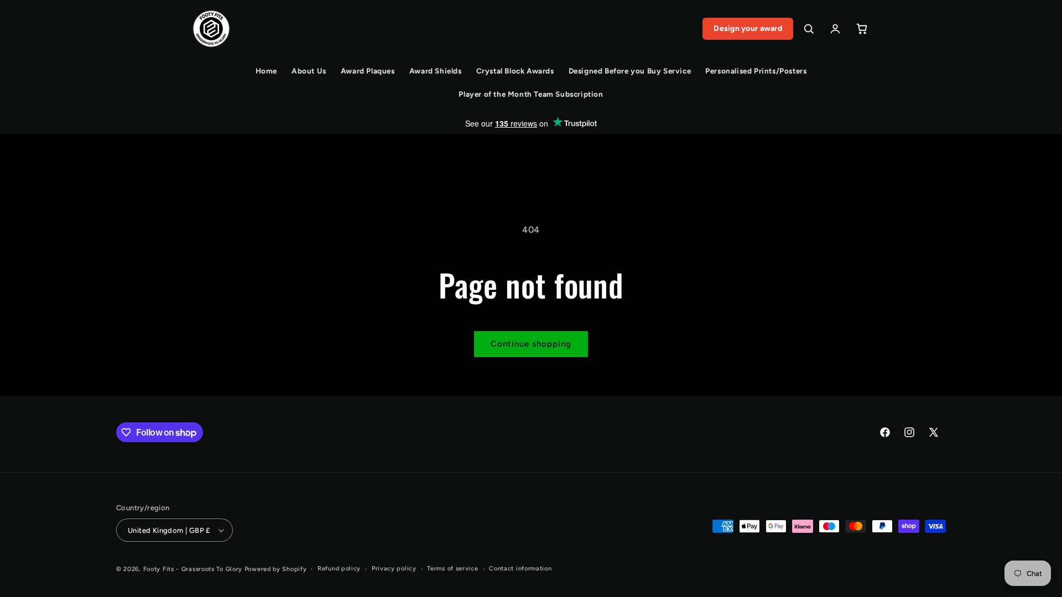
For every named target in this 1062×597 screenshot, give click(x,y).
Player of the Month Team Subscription (531, 94)
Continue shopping (531, 344)
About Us (308, 70)
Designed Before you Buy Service (630, 70)
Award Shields (435, 70)
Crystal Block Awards (515, 70)
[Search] (809, 29)
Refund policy (339, 568)
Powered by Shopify (275, 569)
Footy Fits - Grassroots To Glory (192, 569)
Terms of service (452, 568)
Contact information (520, 568)
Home (266, 70)
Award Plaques (368, 70)
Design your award (748, 28)
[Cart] (862, 29)
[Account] (835, 29)
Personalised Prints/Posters (755, 70)
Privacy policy (394, 568)
